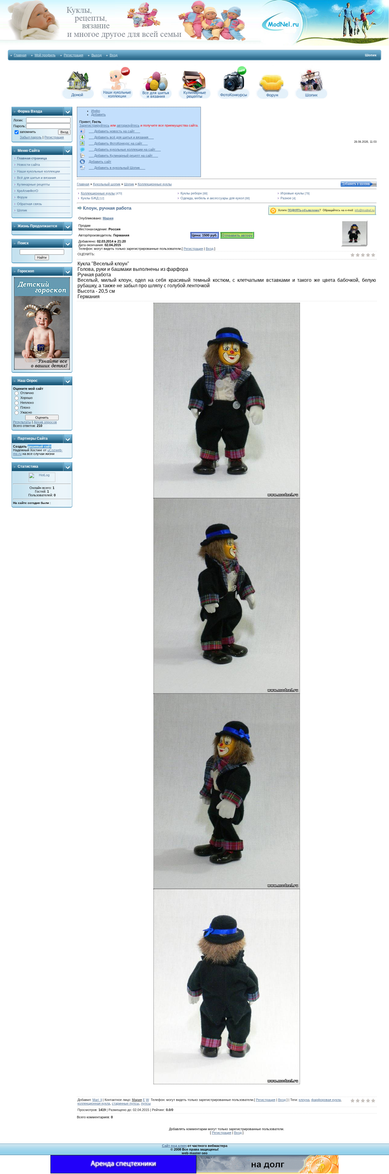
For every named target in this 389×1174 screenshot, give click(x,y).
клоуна (304, 1100)
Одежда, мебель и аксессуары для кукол (212, 198)
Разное (286, 198)
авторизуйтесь (128, 125)
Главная (20, 55)
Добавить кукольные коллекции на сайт (125, 149)
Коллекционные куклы (155, 184)
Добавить (98, 114)
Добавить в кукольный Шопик (117, 167)
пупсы (146, 1103)
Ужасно (26, 412)
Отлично (27, 393)
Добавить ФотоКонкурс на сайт (118, 143)
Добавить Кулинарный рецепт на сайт (123, 155)
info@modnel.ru (364, 210)
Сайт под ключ (174, 1146)
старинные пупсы (125, 1103)
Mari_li (97, 1100)
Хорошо (26, 398)
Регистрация (73, 55)
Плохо (25, 407)
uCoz (51, 450)
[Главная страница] (78, 98)
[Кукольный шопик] (311, 98)
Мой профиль (45, 55)
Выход (96, 55)
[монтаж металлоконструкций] (123, 1172)
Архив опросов (45, 422)
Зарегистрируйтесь (94, 125)
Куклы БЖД (89, 198)
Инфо (95, 111)
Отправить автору (237, 235)
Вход (113, 55)
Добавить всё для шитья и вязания (121, 137)
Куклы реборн (191, 193)
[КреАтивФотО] (233, 98)
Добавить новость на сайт (114, 131)
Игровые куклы (292, 193)
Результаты (22, 422)
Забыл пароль (31, 137)
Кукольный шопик (106, 184)
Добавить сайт (100, 161)
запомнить (27, 132)
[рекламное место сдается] (267, 1172)
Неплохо (27, 402)
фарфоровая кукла (326, 1100)
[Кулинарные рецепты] (194, 98)
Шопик (129, 184)
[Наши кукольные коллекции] (116, 98)
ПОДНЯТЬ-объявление (303, 210)
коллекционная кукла (93, 1103)
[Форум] (272, 98)
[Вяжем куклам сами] (155, 98)
